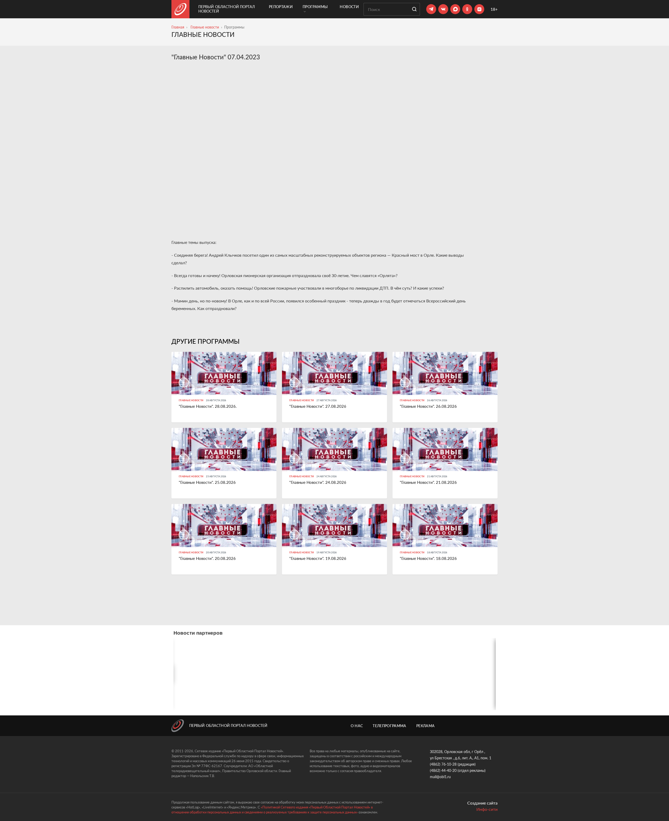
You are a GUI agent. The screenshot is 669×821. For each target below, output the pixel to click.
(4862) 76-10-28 (443, 764)
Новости (349, 6)
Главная (177, 27)
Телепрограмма (389, 726)
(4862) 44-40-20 (443, 770)
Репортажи (281, 6)
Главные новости (205, 27)
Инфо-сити (487, 809)
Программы (315, 6)
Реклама (425, 726)
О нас (357, 726)
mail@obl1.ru (440, 776)
